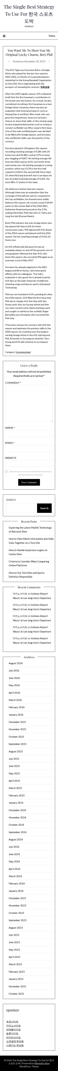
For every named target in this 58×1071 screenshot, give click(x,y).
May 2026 (14, 685)
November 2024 (17, 817)
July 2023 (14, 934)
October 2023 (16, 912)
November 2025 (17, 729)
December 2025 (17, 721)
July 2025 (14, 758)
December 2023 (17, 898)
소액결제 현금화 (15, 1041)
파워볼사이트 (13, 1029)
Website (10, 457)
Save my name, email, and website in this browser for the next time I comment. (31, 473)
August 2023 (16, 927)
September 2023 (17, 920)
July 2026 (14, 670)
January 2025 (16, 802)
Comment (13, 382)
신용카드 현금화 (15, 1045)
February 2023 (17, 971)
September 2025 (17, 743)
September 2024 (17, 832)
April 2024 (14, 868)
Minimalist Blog (42, 1063)
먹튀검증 (44, 87)
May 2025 (14, 773)
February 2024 (17, 883)
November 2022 (17, 986)
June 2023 (14, 942)
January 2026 (16, 714)
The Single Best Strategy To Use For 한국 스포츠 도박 (29, 14)
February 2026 (17, 707)
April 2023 (14, 956)
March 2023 (15, 964)
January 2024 (16, 890)
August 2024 (16, 839)
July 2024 (14, 846)
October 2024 (16, 824)
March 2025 (15, 788)
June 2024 (14, 854)
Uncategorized (23, 352)
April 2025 (14, 780)
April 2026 (14, 692)
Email (10, 442)
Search (11, 499)
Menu (52, 35)
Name (10, 427)
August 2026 (16, 663)
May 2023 (14, 949)
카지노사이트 (20, 593)
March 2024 (15, 876)
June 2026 (14, 677)
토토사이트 (12, 1021)
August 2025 (16, 751)
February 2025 (17, 795)
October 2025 (16, 736)
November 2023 (17, 905)
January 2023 (16, 978)
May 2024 (14, 861)
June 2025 (14, 765)
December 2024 (17, 810)
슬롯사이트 (12, 1033)
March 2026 (15, 699)
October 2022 (16, 993)
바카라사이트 (13, 1037)
